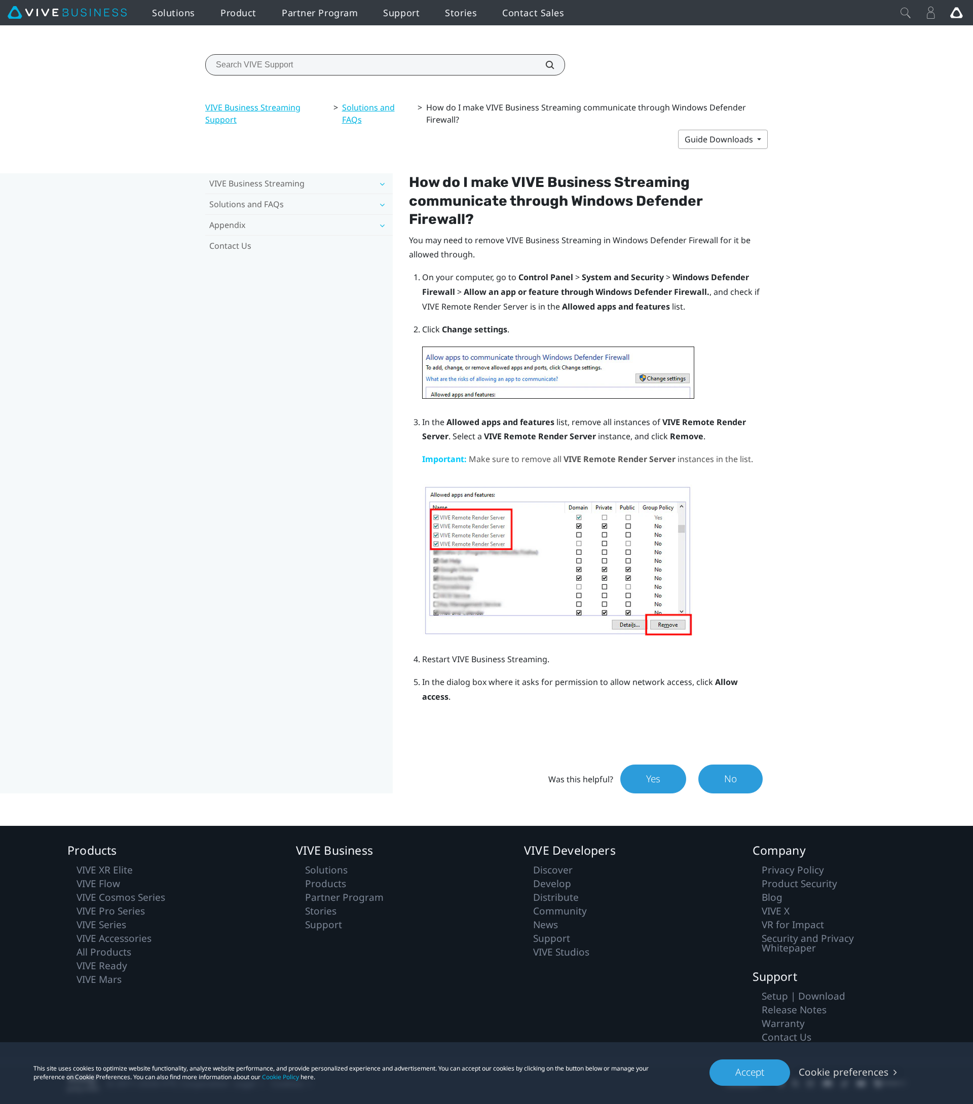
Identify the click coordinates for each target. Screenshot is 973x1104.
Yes (653, 778)
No (730, 778)
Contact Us (230, 245)
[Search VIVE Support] (544, 65)
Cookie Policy (280, 1077)
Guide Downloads (720, 139)
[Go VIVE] (956, 12)
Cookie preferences (843, 1072)
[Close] (905, 12)
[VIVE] (67, 12)
